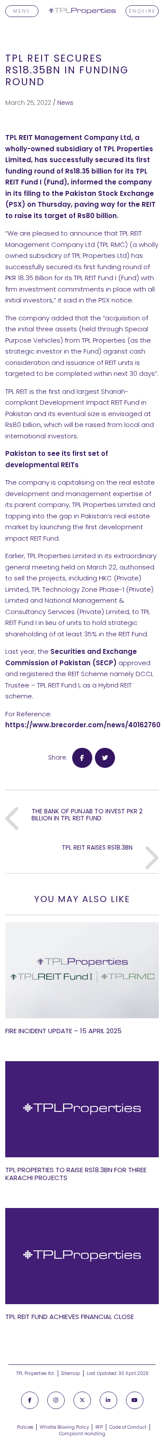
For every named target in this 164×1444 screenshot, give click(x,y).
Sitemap (70, 1373)
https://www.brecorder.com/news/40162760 (83, 724)
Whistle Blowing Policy (64, 1427)
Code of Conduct (128, 1427)
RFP (99, 1427)
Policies (25, 1427)
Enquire (142, 11)
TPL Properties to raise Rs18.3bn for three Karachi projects (76, 1173)
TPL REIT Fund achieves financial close (69, 1316)
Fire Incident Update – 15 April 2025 (63, 1030)
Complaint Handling (82, 1433)
